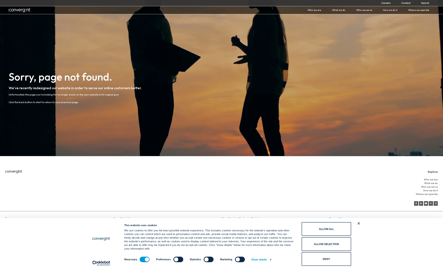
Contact (405, 3)
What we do (338, 10)
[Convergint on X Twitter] (431, 203)
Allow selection (326, 244)
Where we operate (418, 10)
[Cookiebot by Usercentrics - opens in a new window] (101, 263)
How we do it (390, 10)
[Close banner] (359, 223)
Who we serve (364, 10)
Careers (386, 3)
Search (425, 3)
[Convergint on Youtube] (426, 203)
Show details (259, 259)
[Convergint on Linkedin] (421, 203)
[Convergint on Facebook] (416, 203)
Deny (326, 259)
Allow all (326, 229)
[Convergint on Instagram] (436, 203)
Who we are (314, 10)
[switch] (178, 259)
